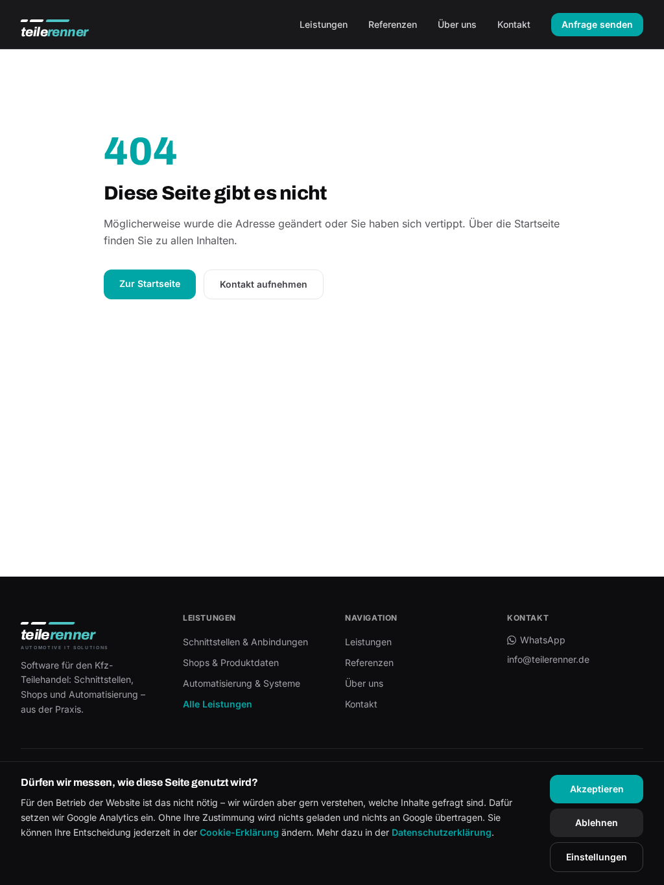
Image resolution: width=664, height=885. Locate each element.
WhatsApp (542, 639)
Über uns (457, 24)
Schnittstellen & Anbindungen (245, 641)
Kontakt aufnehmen (263, 284)
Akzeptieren (597, 788)
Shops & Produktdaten (231, 662)
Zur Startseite (149, 283)
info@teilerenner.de (548, 659)
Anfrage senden (597, 24)
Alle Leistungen (217, 703)
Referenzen (392, 24)
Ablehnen (596, 822)
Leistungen (324, 24)
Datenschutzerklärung (442, 832)
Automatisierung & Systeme (241, 683)
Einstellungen (596, 856)
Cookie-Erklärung (239, 832)
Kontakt (513, 24)
